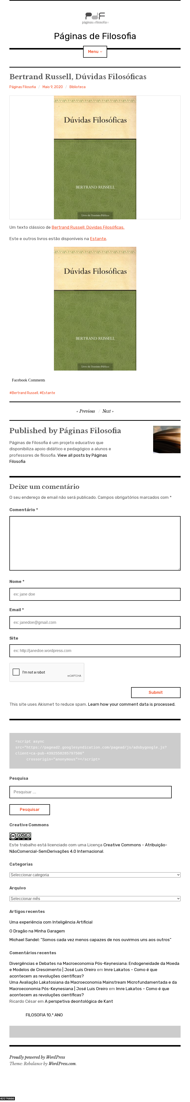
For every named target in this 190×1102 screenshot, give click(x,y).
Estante (98, 238)
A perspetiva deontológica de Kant (79, 1001)
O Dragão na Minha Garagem (37, 930)
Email (16, 609)
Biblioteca (78, 87)
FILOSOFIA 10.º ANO (44, 1014)
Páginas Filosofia (22, 87)
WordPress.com (62, 1063)
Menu (93, 51)
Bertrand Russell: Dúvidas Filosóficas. (88, 227)
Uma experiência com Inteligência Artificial (51, 922)
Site (13, 638)
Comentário (23, 509)
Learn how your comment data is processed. (131, 704)
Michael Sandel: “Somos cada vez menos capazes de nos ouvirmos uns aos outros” (90, 939)
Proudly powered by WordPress (37, 1057)
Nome (16, 581)
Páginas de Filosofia (95, 36)
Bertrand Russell (25, 393)
